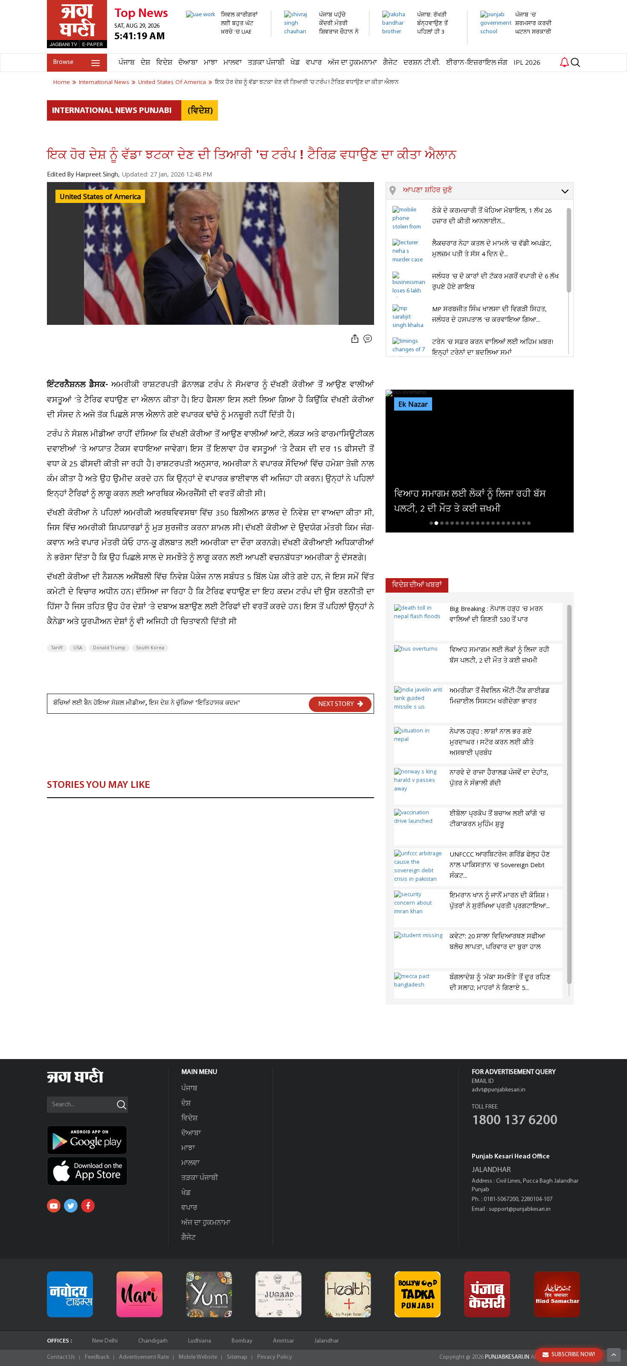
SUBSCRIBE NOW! (573, 1355)
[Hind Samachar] (557, 1294)
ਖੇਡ (295, 63)
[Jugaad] (278, 1294)
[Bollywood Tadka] (418, 1294)
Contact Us (61, 1357)
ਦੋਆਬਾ (188, 63)
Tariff (57, 648)
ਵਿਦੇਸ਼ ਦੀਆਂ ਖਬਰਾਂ (417, 585)
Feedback (97, 1357)
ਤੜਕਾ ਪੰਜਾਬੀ (266, 63)
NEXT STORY (336, 704)
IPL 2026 (527, 63)
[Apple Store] (107, 1171)
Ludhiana (199, 1341)
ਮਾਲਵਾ (233, 63)
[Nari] (139, 1294)
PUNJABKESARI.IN (507, 1357)
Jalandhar (326, 1341)
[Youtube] (54, 1206)
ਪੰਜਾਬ (127, 63)
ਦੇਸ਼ (145, 63)
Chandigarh (153, 1341)
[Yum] (209, 1294)
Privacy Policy (274, 1357)
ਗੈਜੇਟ (390, 63)
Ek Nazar (413, 404)
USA (77, 648)
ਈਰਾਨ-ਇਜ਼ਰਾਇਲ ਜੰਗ (477, 63)
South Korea (150, 648)
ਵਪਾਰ (314, 63)
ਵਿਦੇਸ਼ (164, 63)
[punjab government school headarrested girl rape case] (518, 49)
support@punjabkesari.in (520, 1209)
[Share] (355, 339)
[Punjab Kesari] (487, 1294)
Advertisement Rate (144, 1357)
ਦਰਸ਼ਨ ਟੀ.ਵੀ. (421, 63)
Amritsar (283, 1341)
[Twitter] (71, 1206)
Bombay (242, 1341)
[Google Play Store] (107, 1140)
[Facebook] (88, 1206)
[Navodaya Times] (70, 1294)
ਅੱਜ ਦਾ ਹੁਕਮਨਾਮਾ (352, 63)
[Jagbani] (87, 1081)
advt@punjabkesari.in (498, 1090)
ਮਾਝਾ (211, 63)
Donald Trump (109, 648)
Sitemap (237, 1357)
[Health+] (348, 1294)
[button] (488, 191)
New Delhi (105, 1341)
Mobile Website (198, 1357)
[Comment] (368, 339)
